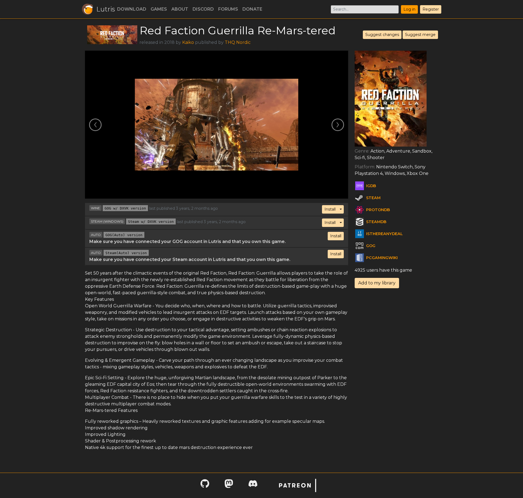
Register (430, 9)
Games (159, 9)
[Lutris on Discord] (252, 485)
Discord (203, 9)
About (179, 9)
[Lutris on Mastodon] (228, 485)
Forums (228, 9)
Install (330, 209)
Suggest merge (420, 34)
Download (131, 9)
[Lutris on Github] (204, 485)
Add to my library (377, 283)
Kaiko (188, 42)
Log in (409, 9)
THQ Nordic (238, 42)
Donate (252, 9)
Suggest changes (382, 34)
